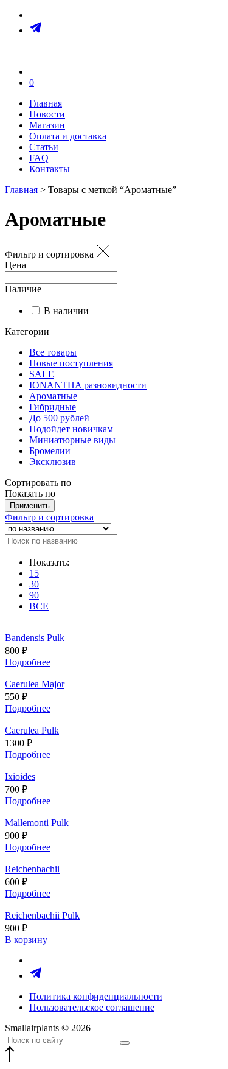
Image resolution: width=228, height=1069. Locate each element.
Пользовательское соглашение (91, 1007)
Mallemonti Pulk (37, 823)
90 (34, 595)
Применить (30, 505)
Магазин (47, 125)
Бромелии (50, 451)
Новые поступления (71, 363)
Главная (45, 103)
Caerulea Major (34, 684)
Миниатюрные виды (72, 440)
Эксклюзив (52, 462)
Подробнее (27, 662)
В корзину (26, 939)
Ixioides (20, 776)
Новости (47, 114)
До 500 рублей (59, 418)
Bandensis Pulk (34, 638)
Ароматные (53, 396)
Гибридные (52, 407)
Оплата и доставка (67, 136)
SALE (41, 374)
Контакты (49, 169)
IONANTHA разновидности (88, 385)
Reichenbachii (32, 869)
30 (34, 584)
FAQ (39, 158)
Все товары (53, 352)
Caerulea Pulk (32, 730)
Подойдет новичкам (71, 429)
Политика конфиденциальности (95, 996)
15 (34, 573)
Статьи (43, 147)
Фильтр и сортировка (49, 517)
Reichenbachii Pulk (42, 915)
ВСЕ (39, 606)
